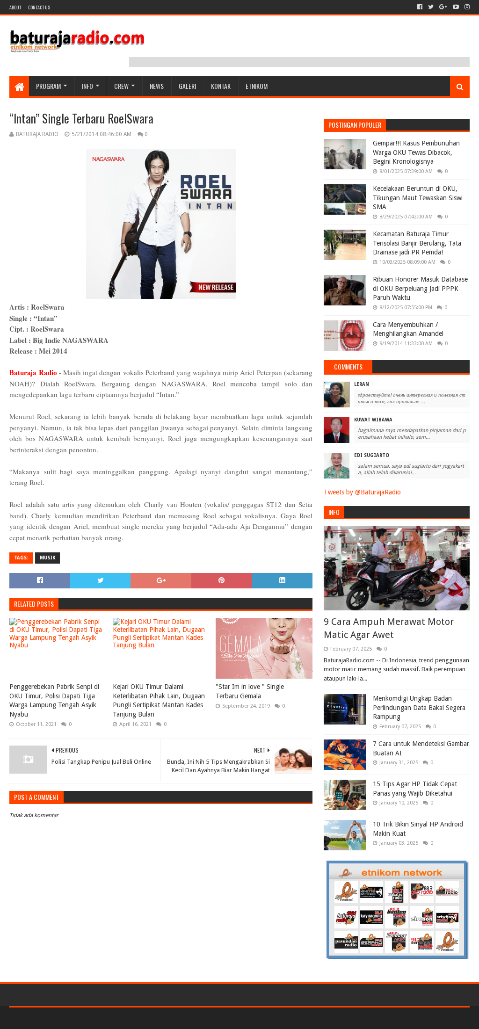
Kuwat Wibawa (373, 419)
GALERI (187, 86)
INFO (87, 86)
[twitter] (430, 7)
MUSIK (47, 557)
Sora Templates (61, 1018)
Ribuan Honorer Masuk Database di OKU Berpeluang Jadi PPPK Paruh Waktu (420, 288)
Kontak (221, 86)
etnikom (257, 86)
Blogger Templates (115, 1018)
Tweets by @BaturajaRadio (362, 492)
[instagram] (466, 7)
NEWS (157, 86)
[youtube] (456, 7)
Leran (361, 384)
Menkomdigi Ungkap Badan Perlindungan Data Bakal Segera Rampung (419, 707)
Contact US (39, 7)
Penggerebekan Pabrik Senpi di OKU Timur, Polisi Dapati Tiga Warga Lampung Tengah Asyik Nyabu (54, 700)
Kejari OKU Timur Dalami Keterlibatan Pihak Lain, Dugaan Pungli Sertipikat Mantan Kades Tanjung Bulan (159, 700)
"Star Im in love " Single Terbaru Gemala (250, 691)
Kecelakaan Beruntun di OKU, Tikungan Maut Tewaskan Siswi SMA (418, 197)
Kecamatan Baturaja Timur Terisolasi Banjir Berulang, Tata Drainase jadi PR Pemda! (417, 243)
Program (48, 86)
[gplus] (443, 7)
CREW (121, 86)
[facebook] (419, 7)
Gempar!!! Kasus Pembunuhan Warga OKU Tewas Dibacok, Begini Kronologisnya (416, 152)
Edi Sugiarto (371, 455)
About (15, 7)
